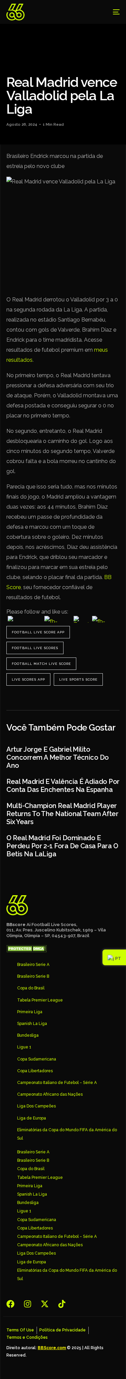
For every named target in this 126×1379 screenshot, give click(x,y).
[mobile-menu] (111, 12)
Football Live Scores (35, 648)
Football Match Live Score (41, 664)
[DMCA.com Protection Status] (26, 950)
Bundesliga (28, 1035)
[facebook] (12, 1304)
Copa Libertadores (35, 1071)
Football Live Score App (38, 632)
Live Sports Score (78, 679)
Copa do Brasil (30, 988)
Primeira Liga (29, 1012)
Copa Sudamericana (36, 1059)
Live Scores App (28, 679)
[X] (46, 1304)
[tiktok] (64, 1304)
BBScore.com (52, 1347)
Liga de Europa (31, 1118)
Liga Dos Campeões (36, 1106)
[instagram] (29, 1304)
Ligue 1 (24, 1047)
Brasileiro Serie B (33, 976)
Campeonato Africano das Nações (50, 1094)
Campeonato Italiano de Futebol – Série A (57, 1082)
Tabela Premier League (40, 1000)
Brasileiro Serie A (33, 964)
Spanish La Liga (32, 1023)
